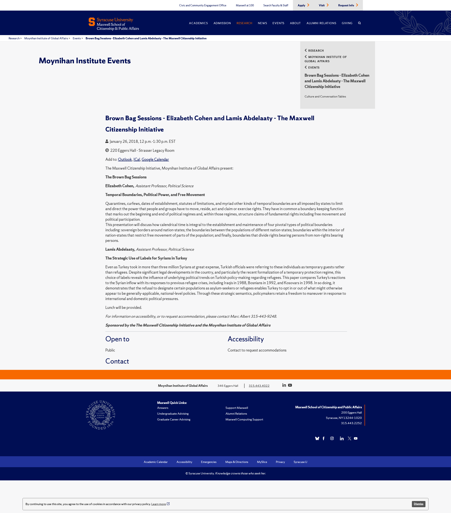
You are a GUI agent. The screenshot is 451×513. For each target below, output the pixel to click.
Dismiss (418, 504)
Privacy (280, 462)
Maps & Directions (236, 462)
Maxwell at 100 (245, 5)
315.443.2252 (351, 423)
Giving (347, 23)
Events (278, 23)
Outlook (125, 159)
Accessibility (184, 462)
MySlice (262, 462)
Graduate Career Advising (173, 419)
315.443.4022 (259, 386)
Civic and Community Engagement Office (202, 5)
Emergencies (209, 462)
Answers (162, 408)
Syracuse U (300, 462)
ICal (137, 159)
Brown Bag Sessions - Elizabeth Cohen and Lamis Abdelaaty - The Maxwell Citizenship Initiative (146, 38)
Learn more (158, 504)
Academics (198, 23)
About (295, 23)
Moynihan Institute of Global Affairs (46, 38)
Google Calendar (155, 159)
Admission (222, 23)
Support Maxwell (237, 408)
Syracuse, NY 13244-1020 (344, 418)
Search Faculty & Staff (275, 5)
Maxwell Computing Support (244, 419)
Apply (302, 5)
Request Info (346, 5)
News (262, 23)
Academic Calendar (156, 462)
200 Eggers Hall (351, 412)
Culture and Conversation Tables (325, 96)
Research (244, 23)
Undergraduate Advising (173, 413)
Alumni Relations (321, 23)
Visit (322, 5)
